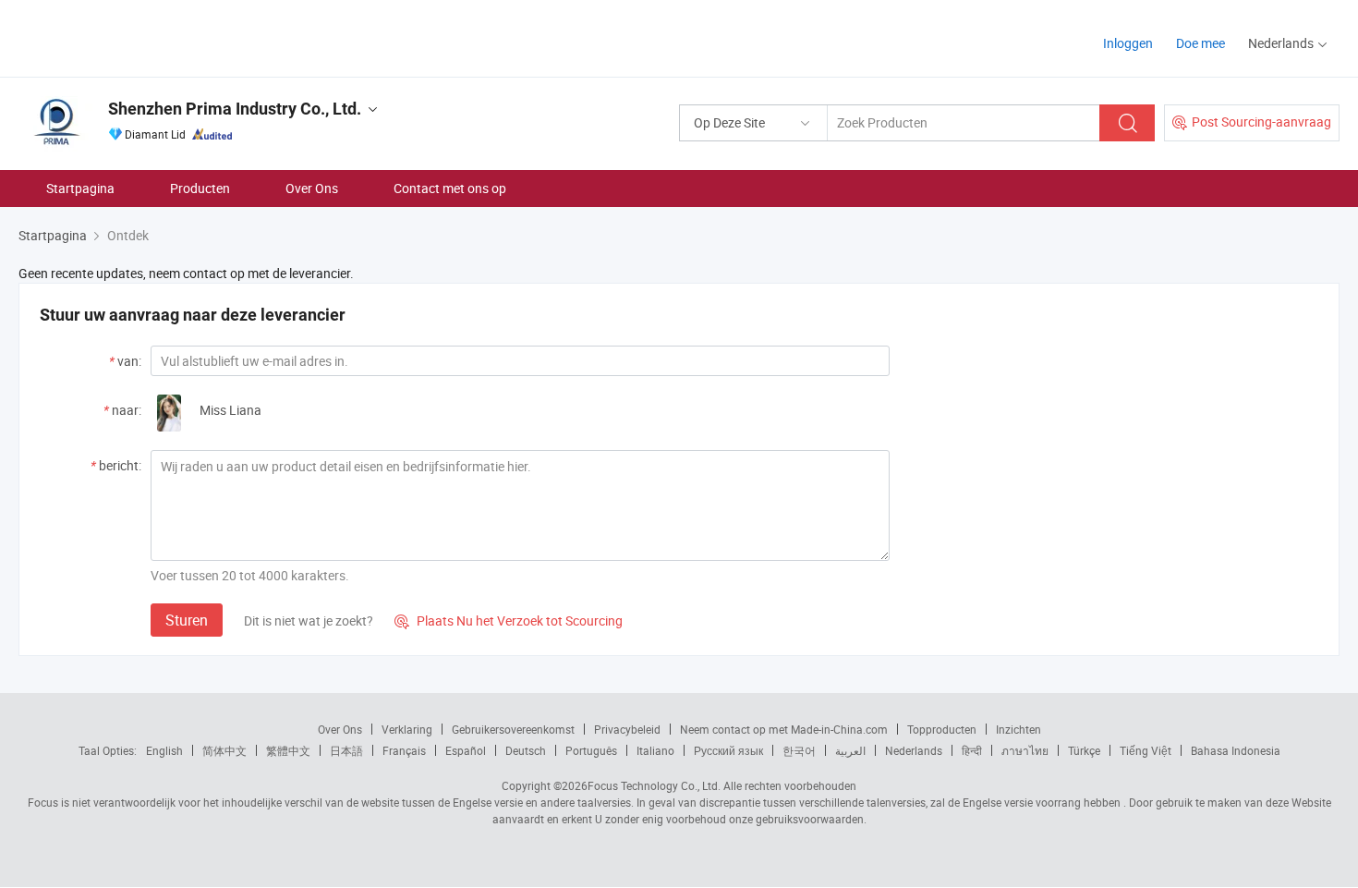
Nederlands (913, 750)
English (164, 750)
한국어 (799, 750)
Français (404, 750)
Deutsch (525, 750)
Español (465, 750)
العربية (850, 750)
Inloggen (1128, 43)
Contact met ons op (450, 188)
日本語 (346, 750)
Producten (200, 188)
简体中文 (224, 750)
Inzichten (1018, 729)
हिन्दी (972, 750)
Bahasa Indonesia (1235, 750)
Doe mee (1200, 43)
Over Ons (311, 188)
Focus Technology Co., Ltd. (654, 785)
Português (591, 750)
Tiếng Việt (1145, 750)
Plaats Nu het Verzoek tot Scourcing (508, 620)
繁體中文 (288, 750)
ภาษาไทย (1025, 750)
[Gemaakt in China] (137, 36)
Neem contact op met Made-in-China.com (784, 729)
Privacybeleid (627, 729)
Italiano (655, 750)
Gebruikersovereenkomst (513, 729)
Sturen (186, 620)
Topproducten (941, 729)
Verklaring (407, 729)
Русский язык (728, 750)
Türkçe (1084, 750)
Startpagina (80, 188)
